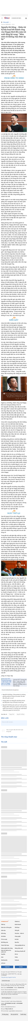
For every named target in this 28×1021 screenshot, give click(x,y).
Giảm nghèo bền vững (7, 948)
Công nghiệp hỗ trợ (20, 945)
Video (16, 957)
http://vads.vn (9, 1008)
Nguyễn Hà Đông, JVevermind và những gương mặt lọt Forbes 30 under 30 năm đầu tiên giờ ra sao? (14, 696)
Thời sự (3, 924)
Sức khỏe (3, 936)
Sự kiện (21, 967)
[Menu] (2, 18)
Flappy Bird (11, 714)
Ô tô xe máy (4, 939)
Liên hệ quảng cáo (6, 998)
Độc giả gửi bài (14, 1014)
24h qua (3, 963)
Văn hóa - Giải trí (19, 933)
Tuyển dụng (23, 1014)
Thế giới (17, 930)
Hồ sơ (16, 954)
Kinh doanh (18, 924)
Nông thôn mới (19, 948)
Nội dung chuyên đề (20, 951)
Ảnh (2, 957)
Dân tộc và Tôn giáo (6, 927)
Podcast (17, 960)
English (3, 954)
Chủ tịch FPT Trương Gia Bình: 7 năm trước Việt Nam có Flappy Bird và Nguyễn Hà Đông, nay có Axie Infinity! (20, 682)
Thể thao (17, 927)
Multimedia (4, 960)
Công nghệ (6, 22)
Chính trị (17, 921)
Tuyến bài (7, 967)
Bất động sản (4, 942)
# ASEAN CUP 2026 (16, 18)
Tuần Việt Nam (5, 945)
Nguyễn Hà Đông (20, 714)
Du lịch (16, 939)
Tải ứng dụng (5, 1014)
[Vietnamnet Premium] (5, 922)
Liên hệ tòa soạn (6, 980)
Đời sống (3, 933)
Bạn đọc (17, 942)
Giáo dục (3, 930)
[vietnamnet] (7, 19)
